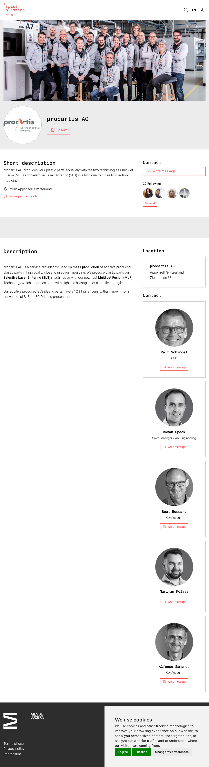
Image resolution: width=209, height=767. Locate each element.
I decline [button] (141, 752)
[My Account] (202, 10)
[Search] (186, 10)
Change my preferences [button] (172, 752)
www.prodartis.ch (23, 196)
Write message (164, 171)
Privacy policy (13, 749)
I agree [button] (123, 752)
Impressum (12, 754)
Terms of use (13, 743)
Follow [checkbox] (62, 130)
